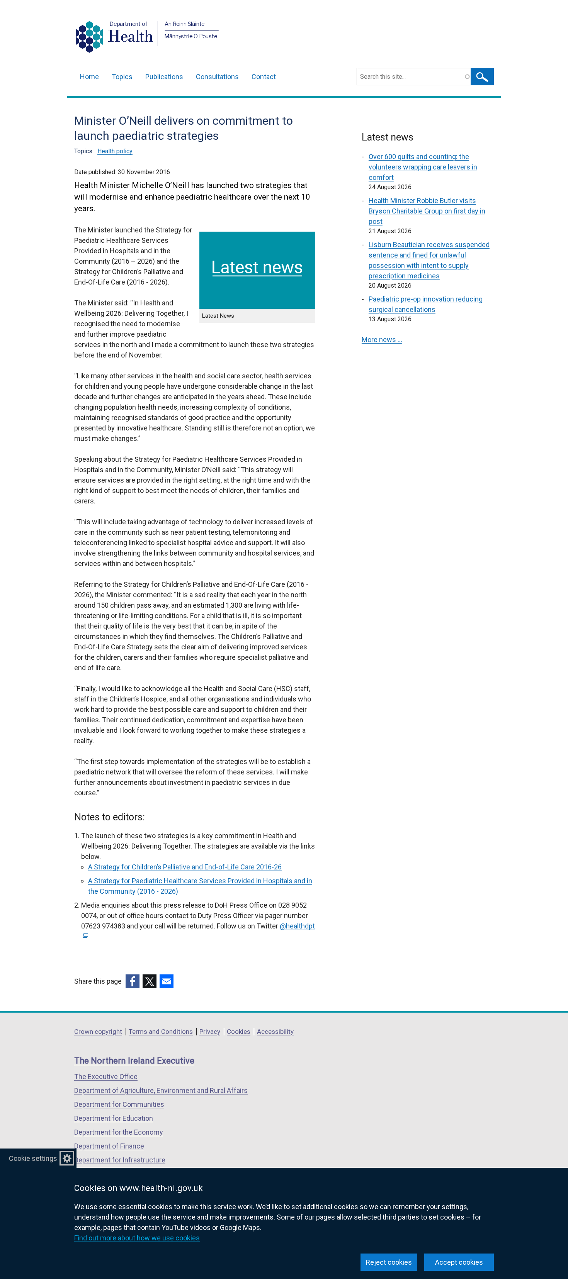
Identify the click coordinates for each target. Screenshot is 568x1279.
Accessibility (275, 1031)
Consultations (217, 77)
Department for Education (113, 1118)
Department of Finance (109, 1146)
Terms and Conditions (161, 1031)
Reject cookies (389, 1262)
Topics (122, 77)
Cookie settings (33, 1158)
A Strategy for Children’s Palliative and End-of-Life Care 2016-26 (185, 867)
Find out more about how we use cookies (137, 1238)
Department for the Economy (118, 1132)
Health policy (115, 151)
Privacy (209, 1031)
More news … (382, 339)
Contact (264, 77)
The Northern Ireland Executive (134, 1061)
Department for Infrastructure (119, 1160)
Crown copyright (98, 1031)
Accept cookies (459, 1262)
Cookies (238, 1031)
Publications (164, 77)
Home (89, 77)
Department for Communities (119, 1104)
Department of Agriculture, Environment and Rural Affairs (161, 1090)
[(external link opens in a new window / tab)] (132, 981)
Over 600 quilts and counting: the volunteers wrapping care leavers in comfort (423, 166)
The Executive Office (106, 1076)
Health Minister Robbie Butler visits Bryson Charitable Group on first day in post (427, 211)
